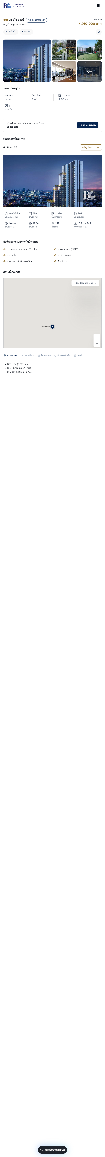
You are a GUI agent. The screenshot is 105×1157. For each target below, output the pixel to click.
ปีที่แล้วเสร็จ (79, 217)
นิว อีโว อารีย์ (10, 147)
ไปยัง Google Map (84, 283)
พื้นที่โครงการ (57, 217)
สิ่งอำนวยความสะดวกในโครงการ (20, 242)
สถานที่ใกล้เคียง (11, 272)
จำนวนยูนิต (33, 217)
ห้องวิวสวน (26, 31)
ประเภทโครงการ (11, 217)
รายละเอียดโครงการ (14, 139)
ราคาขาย (98, 19)
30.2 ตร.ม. (67, 96)
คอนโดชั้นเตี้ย (10, 31)
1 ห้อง (11, 96)
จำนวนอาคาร (10, 227)
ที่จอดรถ (55, 227)
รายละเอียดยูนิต (11, 88)
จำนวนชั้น (33, 227)
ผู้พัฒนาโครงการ (81, 227)
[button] (52, 327)
